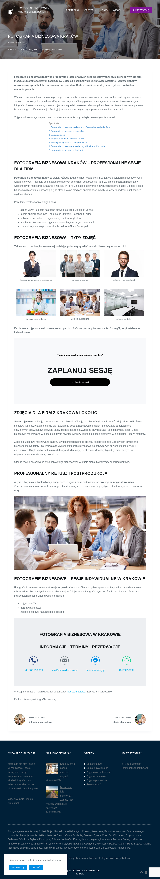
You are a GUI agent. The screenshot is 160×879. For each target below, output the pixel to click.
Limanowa (106, 839)
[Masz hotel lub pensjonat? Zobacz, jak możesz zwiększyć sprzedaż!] (52, 792)
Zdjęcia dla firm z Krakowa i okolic (67, 138)
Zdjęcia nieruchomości (99, 772)
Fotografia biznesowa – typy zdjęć (68, 131)
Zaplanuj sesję (58, 135)
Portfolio (72, 10)
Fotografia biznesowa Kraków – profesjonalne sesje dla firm (80, 127)
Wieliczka (89, 847)
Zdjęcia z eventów (96, 776)
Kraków (86, 831)
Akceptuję (18, 868)
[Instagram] (146, 872)
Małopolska (124, 847)
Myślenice (136, 839)
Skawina (24, 847)
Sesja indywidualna (97, 768)
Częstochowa (133, 835)
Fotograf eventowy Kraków (82, 858)
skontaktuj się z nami (80, 382)
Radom (122, 843)
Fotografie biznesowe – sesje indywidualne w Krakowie (78, 146)
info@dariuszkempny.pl (65, 670)
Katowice (109, 831)
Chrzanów (118, 835)
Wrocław (120, 831)
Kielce (76, 839)
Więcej (117, 10)
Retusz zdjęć (93, 784)
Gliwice (56, 839)
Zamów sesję (141, 10)
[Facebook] (141, 872)
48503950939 (126, 670)
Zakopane (110, 847)
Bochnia (77, 835)
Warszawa (97, 831)
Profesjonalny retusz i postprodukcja (69, 142)
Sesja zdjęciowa (76, 691)
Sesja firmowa (94, 764)
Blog (105, 10)
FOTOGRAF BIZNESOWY (33, 8)
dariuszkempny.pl (95, 670)
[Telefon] (33, 660)
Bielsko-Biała (64, 835)
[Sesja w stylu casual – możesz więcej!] (52, 768)
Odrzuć (36, 868)
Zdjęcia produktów (96, 780)
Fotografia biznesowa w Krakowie (67, 150)
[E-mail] (64, 660)
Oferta (88, 10)
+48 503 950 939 (33, 670)
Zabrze (100, 847)
